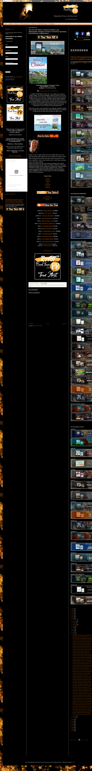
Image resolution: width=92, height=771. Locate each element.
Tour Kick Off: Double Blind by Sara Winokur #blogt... (82, 654)
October (74, 622)
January (74, 717)
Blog (47, 183)
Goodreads (47, 184)
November (75, 621)
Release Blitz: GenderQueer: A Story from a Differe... (82, 677)
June (74, 629)
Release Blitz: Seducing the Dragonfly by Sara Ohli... (82, 690)
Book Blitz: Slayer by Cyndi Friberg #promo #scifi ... (82, 636)
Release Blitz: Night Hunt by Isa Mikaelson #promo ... (82, 681)
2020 (73, 618)
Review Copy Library (24, 23)
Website (48, 178)
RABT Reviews (47, 245)
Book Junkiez (48, 213)
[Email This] (41, 283)
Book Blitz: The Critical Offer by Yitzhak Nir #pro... (82, 652)
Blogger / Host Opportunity (18, 76)
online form (11, 29)
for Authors (11, 33)
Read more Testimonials (15, 156)
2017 (73, 722)
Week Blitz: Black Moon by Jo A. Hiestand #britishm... (82, 714)
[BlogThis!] (42, 283)
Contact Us (33, 23)
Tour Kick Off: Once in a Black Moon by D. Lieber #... (82, 704)
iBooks (47, 199)
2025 (73, 610)
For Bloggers (51, 23)
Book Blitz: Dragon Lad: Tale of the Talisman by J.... (82, 668)
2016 (73, 724)
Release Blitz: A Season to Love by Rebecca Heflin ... (82, 682)
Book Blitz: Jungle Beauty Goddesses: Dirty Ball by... (82, 712)
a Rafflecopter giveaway (47, 250)
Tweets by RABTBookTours (10, 194)
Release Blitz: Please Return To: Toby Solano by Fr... (82, 647)
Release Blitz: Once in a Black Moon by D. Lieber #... (82, 707)
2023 (73, 613)
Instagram (47, 187)
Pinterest (47, 186)
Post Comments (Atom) (38, 325)
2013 (73, 729)
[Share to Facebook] (45, 283)
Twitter (47, 181)
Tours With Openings (42, 23)
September (75, 624)
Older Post (64, 323)
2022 (73, 615)
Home (5, 23)
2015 (73, 726)
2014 (73, 727)
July (73, 627)
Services (16, 23)
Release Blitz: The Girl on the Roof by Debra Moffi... (82, 709)
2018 (73, 721)
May (73, 630)
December (75, 619)
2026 (73, 608)
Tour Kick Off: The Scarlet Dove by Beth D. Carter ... (82, 692)
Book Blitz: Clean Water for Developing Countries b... (82, 641)
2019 (73, 719)
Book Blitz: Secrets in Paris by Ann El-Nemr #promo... (82, 703)
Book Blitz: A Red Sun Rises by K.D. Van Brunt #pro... (82, 699)
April (74, 632)
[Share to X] (43, 283)
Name (6, 44)
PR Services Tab (81, 62)
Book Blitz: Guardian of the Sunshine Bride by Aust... (82, 643)
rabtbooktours (18, 189)
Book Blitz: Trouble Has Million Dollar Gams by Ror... (82, 684)
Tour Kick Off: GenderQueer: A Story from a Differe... (82, 673)
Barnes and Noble (47, 198)
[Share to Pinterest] (46, 283)
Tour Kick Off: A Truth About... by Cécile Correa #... (82, 674)
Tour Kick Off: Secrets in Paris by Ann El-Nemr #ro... (82, 651)
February (74, 716)
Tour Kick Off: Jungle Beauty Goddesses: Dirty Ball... (82, 695)
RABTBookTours (10, 189)
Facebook (47, 180)
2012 (73, 730)
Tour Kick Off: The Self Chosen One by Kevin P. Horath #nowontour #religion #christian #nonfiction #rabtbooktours (14, 201)
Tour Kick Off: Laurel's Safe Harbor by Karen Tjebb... (82, 663)
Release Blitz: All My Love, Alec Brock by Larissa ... (82, 687)
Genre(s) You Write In (9, 62)
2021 (73, 616)
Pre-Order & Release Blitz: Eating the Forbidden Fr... (82, 644)
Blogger (73, 762)
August (74, 626)
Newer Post (31, 323)
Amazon (47, 196)
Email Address (8, 50)
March (74, 633)
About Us (11, 23)
